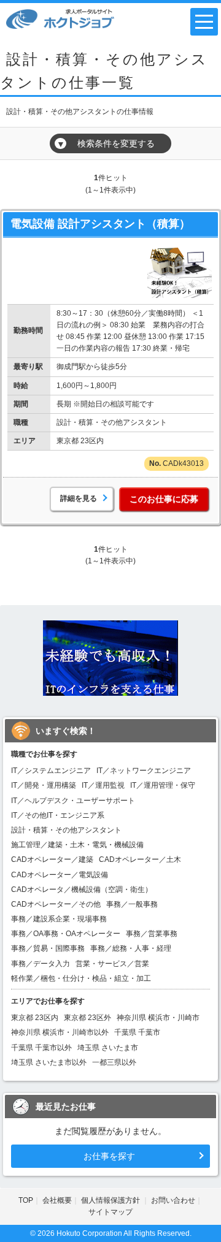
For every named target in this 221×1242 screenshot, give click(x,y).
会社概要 (57, 1200)
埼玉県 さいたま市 (107, 1047)
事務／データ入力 (40, 963)
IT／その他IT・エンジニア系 (57, 815)
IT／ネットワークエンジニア (143, 770)
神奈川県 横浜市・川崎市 (158, 1017)
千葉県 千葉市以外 (41, 1047)
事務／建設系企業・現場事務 (59, 919)
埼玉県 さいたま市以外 (49, 1062)
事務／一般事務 (132, 904)
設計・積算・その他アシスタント (66, 830)
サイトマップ (110, 1212)
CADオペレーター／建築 (52, 859)
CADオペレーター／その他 (56, 904)
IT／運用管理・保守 (162, 785)
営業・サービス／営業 (112, 963)
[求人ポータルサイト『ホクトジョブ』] (60, 18)
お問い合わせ (173, 1200)
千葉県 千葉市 (137, 1032)
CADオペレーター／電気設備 (59, 875)
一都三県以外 (114, 1062)
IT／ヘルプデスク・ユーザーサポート (73, 800)
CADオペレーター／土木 (140, 859)
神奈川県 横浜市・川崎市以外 (60, 1032)
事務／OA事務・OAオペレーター (65, 933)
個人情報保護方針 (111, 1200)
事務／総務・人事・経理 (130, 948)
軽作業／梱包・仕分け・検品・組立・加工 (81, 978)
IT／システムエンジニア (51, 770)
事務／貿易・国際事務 (48, 948)
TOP (25, 1200)
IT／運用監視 (103, 785)
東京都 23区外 (87, 1017)
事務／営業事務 (151, 933)
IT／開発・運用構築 (43, 785)
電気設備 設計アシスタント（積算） (100, 224)
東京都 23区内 (34, 1017)
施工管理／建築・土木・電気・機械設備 (77, 844)
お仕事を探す (109, 1156)
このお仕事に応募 (164, 499)
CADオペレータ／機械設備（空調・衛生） (81, 889)
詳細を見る (78, 498)
